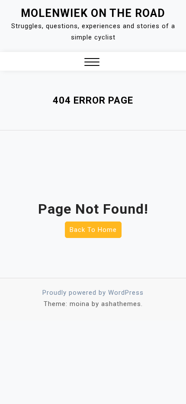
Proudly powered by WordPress (93, 292)
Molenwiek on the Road (93, 13)
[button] (91, 63)
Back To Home (93, 230)
